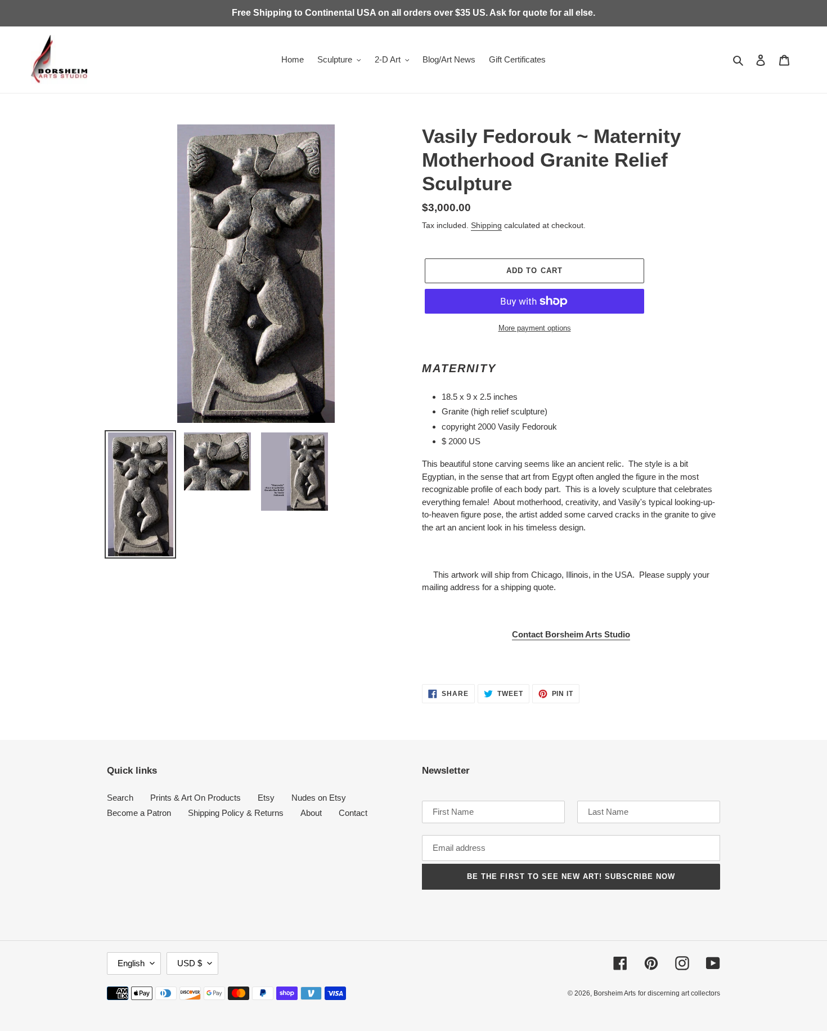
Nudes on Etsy (318, 797)
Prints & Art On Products (195, 797)
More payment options (534, 328)
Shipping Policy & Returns (236, 813)
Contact (353, 813)
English (131, 963)
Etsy (266, 797)
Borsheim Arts (615, 993)
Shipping (486, 225)
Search (120, 797)
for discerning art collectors (679, 993)
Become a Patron (139, 813)
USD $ (189, 963)
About (311, 813)
